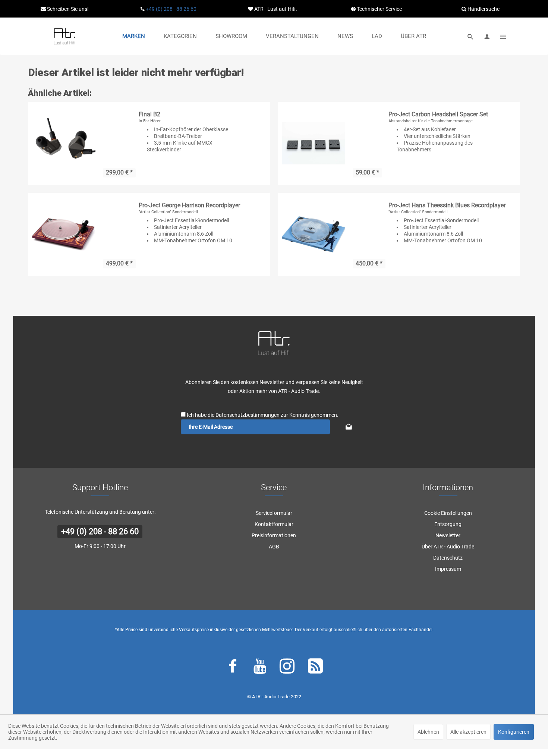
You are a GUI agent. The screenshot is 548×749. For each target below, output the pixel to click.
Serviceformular (274, 513)
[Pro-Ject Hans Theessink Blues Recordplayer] (313, 234)
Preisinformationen (274, 535)
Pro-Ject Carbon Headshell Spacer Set (438, 114)
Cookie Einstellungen (448, 513)
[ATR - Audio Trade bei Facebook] (232, 668)
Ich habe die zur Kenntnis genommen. (262, 415)
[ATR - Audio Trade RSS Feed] (315, 668)
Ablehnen (428, 732)
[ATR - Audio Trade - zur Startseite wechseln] (64, 36)
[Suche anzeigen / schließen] (470, 36)
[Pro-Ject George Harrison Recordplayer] (63, 234)
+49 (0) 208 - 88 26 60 (171, 9)
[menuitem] (133, 36)
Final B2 (149, 114)
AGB (274, 547)
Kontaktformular (274, 524)
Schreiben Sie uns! (67, 9)
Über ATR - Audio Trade (448, 547)
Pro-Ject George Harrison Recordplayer (189, 205)
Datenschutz (448, 558)
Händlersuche (483, 9)
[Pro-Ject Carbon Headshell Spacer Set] (313, 143)
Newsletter (447, 535)
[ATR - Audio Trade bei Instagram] (287, 668)
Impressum (448, 569)
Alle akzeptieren (468, 732)
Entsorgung (448, 524)
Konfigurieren (513, 732)
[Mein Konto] (486, 36)
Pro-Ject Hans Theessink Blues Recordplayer (447, 205)
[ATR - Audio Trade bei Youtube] (259, 668)
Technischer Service (379, 9)
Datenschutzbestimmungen (247, 415)
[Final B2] (63, 143)
